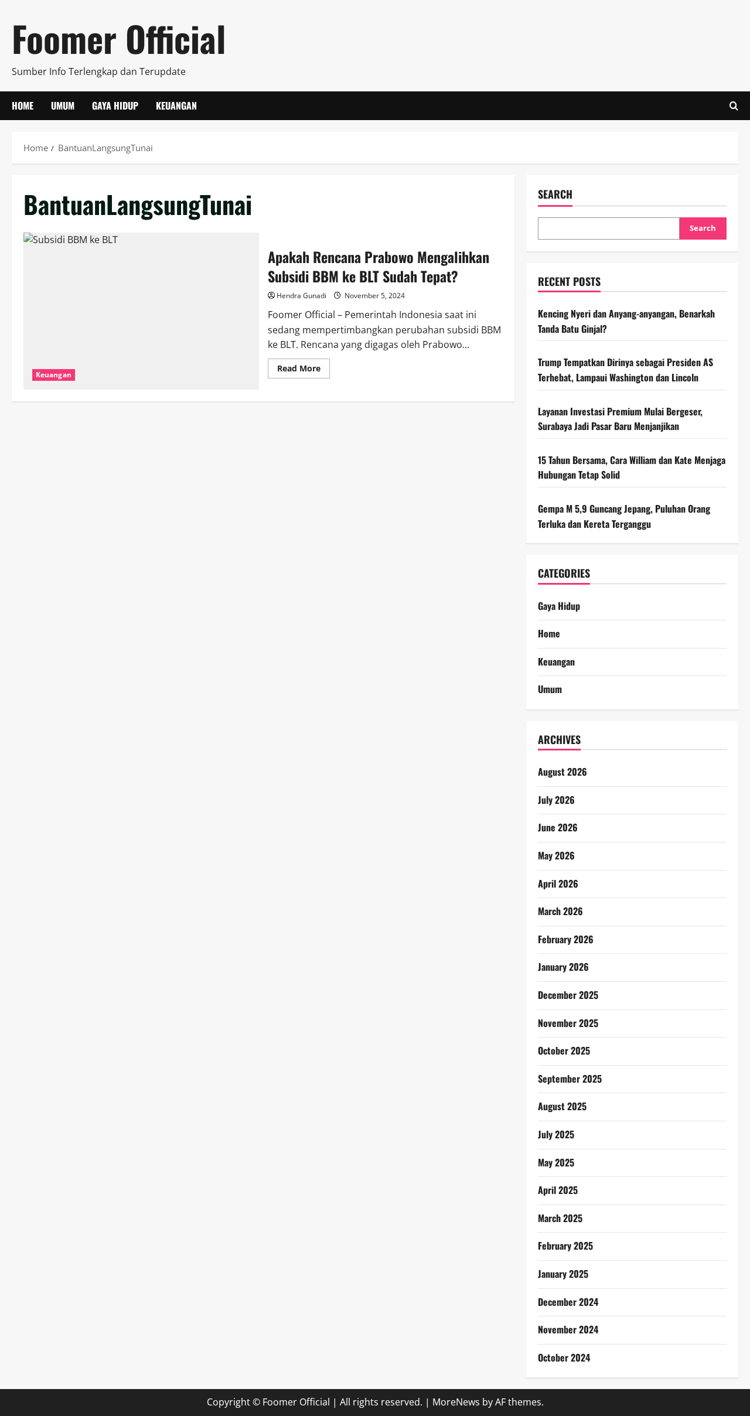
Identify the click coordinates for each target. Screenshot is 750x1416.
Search (555, 194)
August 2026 (562, 772)
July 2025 (556, 1134)
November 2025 (568, 1023)
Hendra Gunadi (301, 296)
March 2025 (560, 1218)
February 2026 (566, 939)
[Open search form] (733, 105)
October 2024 (564, 1357)
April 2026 (558, 883)
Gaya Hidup (115, 105)
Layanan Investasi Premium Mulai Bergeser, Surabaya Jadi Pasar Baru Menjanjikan (620, 419)
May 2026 (556, 855)
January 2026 (563, 967)
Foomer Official (119, 38)
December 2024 (568, 1302)
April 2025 (558, 1190)
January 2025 (563, 1274)
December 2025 (568, 995)
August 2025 (562, 1106)
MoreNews (456, 1401)
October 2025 (564, 1050)
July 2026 (556, 800)
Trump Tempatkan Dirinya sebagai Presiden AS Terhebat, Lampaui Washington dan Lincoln (625, 369)
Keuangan (176, 105)
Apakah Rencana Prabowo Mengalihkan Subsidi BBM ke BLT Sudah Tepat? (141, 311)
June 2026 (558, 827)
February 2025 (565, 1245)
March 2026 (560, 911)
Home (22, 105)
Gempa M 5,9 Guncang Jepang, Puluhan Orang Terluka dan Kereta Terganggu (624, 516)
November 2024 (568, 1329)
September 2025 (570, 1079)
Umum (62, 105)
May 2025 (556, 1162)
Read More (303, 370)
